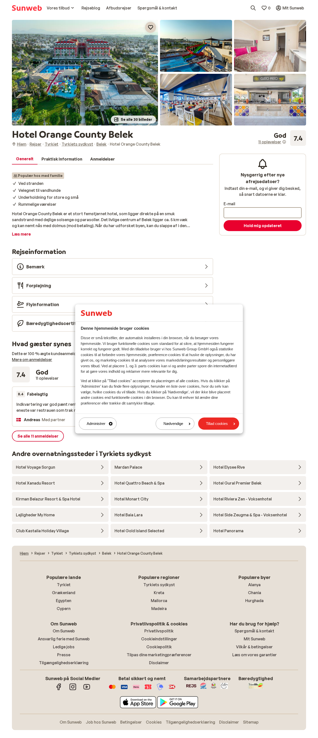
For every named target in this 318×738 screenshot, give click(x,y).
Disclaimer (159, 662)
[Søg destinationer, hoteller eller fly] (253, 8)
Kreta (159, 592)
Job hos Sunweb (101, 722)
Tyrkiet (64, 584)
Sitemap (251, 722)
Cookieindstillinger (159, 638)
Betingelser (131, 722)
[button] (85, 72)
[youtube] (87, 689)
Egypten (63, 600)
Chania (254, 592)
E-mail (229, 203)
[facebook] (59, 689)
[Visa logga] (124, 689)
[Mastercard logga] (112, 689)
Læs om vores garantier (254, 654)
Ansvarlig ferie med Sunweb (64, 638)
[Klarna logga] (136, 689)
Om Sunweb (64, 630)
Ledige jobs (64, 646)
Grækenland (63, 592)
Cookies (154, 722)
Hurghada (254, 600)
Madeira (159, 608)
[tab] (25, 159)
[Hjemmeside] (27, 8)
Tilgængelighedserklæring (63, 662)
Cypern (64, 608)
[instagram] (73, 689)
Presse (63, 654)
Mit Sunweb (254, 638)
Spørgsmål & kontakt (254, 630)
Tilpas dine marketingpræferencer (159, 654)
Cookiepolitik (159, 646)
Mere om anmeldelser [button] (32, 359)
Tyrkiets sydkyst (159, 584)
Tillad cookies (217, 423)
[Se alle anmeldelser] (282, 138)
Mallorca (159, 600)
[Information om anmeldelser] (284, 142)
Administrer (96, 423)
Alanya (254, 584)
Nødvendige (173, 423)
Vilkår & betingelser (254, 646)
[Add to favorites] (150, 27)
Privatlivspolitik (159, 630)
